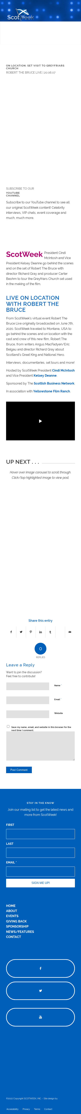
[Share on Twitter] (21, 631)
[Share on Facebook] (11, 631)
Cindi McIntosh (63, 370)
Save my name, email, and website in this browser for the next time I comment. (41, 729)
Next (66, 539)
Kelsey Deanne (45, 375)
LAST (9, 843)
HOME (11, 906)
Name (58, 685)
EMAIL (11, 862)
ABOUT (11, 911)
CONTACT (13, 937)
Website (58, 713)
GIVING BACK (16, 921)
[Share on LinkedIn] (40, 631)
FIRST (10, 824)
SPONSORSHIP (17, 926)
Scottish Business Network (54, 383)
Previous (15, 539)
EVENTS (12, 916)
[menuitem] (12, 1109)
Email (57, 699)
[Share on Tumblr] (50, 631)
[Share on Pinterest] (31, 631)
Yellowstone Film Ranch (51, 391)
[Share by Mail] (70, 631)
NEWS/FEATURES (20, 932)
